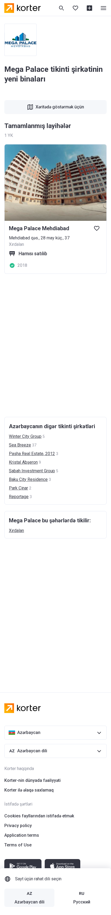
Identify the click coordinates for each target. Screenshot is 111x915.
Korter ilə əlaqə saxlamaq (29, 790)
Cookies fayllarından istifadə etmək (39, 815)
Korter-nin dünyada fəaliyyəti (32, 780)
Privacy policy (18, 825)
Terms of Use (18, 844)
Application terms (21, 835)
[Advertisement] (55, 345)
